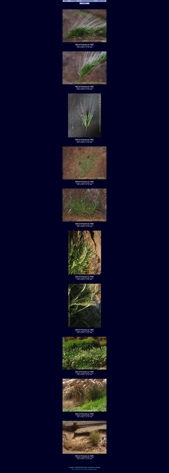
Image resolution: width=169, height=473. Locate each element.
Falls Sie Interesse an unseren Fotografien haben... (84, 469)
